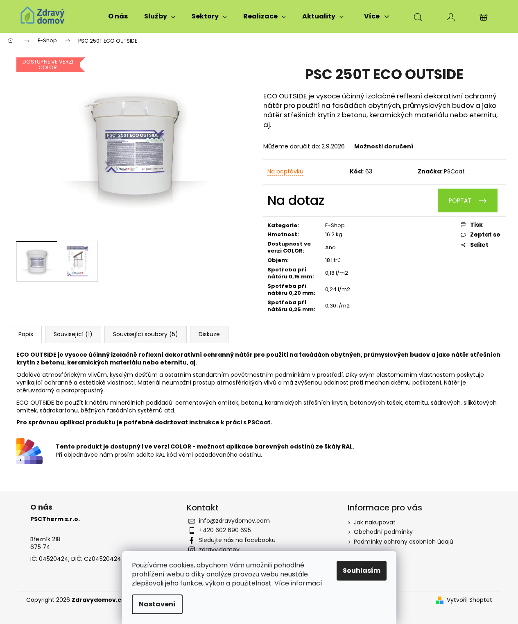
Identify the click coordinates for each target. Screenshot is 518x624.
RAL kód (166, 455)
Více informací (298, 583)
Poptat (460, 200)
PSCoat (454, 171)
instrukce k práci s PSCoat (230, 422)
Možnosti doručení (383, 146)
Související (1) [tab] (73, 334)
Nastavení (157, 604)
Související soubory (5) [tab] (145, 334)
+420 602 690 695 (225, 530)
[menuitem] (118, 16)
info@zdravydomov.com (234, 521)
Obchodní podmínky (383, 532)
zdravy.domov (219, 549)
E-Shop (335, 225)
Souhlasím (361, 570)
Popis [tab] (25, 334)
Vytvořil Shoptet (469, 600)
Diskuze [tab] (209, 334)
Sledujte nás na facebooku (237, 540)
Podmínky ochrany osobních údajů (403, 541)
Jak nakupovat (375, 522)
